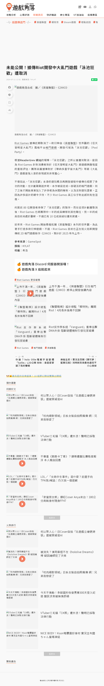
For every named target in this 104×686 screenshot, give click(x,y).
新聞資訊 (38, 14)
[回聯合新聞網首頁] (9, 7)
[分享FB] (9, 87)
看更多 (52, 517)
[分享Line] (9, 95)
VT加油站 (79, 14)
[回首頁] (20, 7)
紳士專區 (65, 14)
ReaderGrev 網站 (30, 160)
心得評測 (24, 14)
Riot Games (23, 348)
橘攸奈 (55, 22)
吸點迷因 (86, 22)
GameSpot (34, 241)
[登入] (90, 6)
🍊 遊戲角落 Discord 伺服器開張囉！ (43, 264)
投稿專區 (92, 14)
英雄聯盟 (41, 22)
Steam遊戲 (70, 22)
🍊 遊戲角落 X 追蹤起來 (34, 269)
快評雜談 (51, 14)
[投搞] (79, 6)
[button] (95, 6)
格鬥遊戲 (38, 348)
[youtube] (84, 6)
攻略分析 (11, 14)
